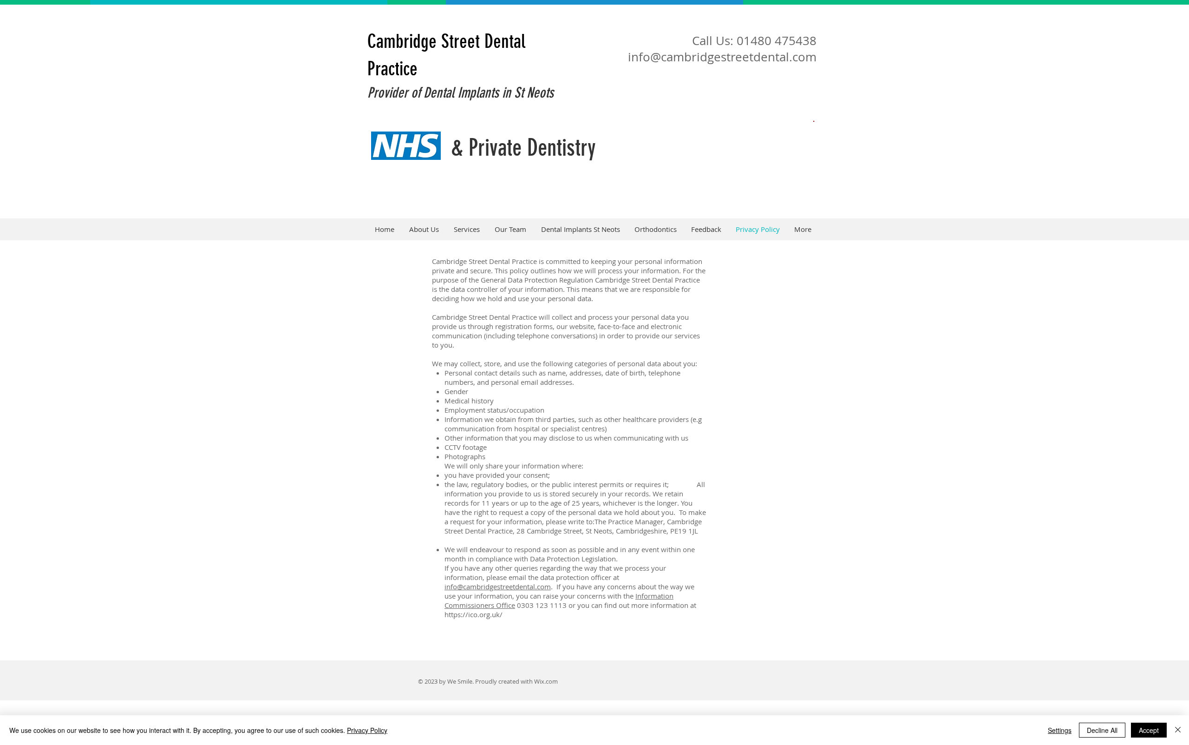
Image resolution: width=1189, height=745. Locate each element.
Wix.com (546, 681)
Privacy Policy (367, 730)
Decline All (1102, 730)
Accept (1149, 730)
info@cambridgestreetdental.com (722, 57)
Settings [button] (1059, 730)
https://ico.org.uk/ (473, 614)
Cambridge (402, 41)
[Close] (1177, 730)
